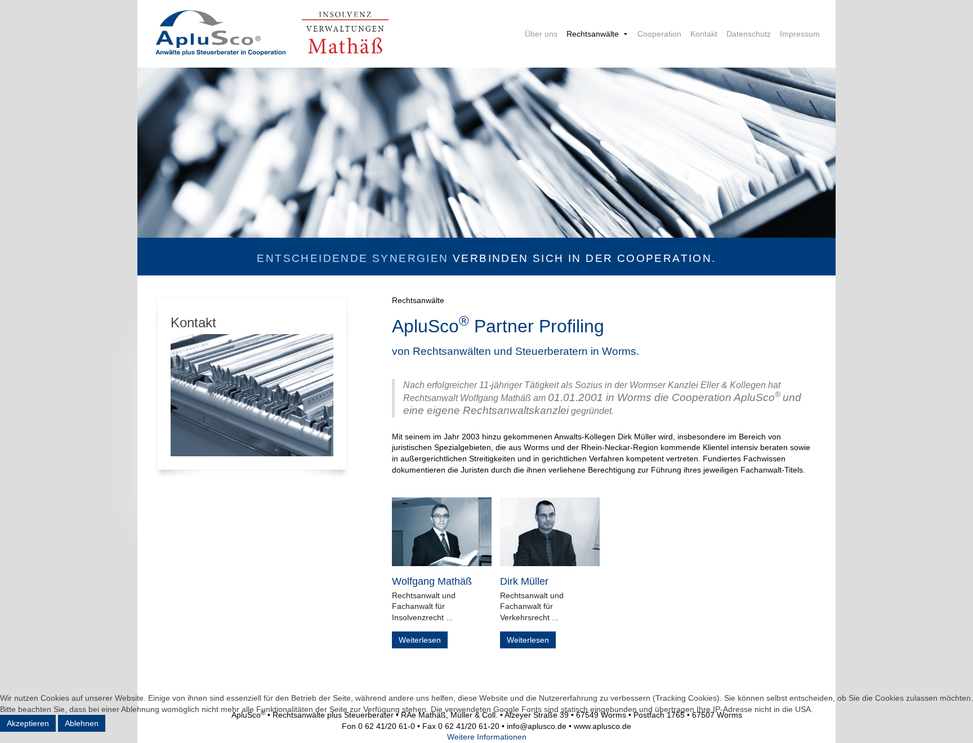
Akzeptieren (28, 723)
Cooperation (659, 33)
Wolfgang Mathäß (432, 581)
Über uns (541, 33)
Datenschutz (748, 33)
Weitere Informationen (486, 736)
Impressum (800, 33)
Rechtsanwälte (592, 33)
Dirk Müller (524, 581)
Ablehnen (82, 723)
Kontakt (703, 33)
